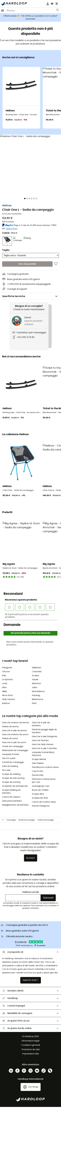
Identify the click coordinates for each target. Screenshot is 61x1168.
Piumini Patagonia (40, 806)
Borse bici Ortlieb (40, 790)
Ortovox (6, 672)
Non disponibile (27, 264)
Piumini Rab (37, 775)
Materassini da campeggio (15, 750)
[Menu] (2, 10)
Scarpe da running (11, 782)
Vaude (35, 680)
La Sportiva (7, 680)
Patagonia (7, 668)
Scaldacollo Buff (40, 798)
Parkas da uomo (10, 739)
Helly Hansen (8, 699)
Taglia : (6, 250)
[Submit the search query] (58, 10)
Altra (4, 688)
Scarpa (35, 676)
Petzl (34, 703)
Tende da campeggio (12, 746)
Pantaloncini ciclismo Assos (45, 767)
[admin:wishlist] (56, 264)
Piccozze (6, 770)
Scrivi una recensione (11, 214)
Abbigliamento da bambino (15, 805)
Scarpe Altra (38, 794)
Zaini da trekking (10, 766)
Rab (4, 676)
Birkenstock (37, 699)
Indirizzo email (30, 892)
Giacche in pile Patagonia (44, 737)
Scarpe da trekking (11, 774)
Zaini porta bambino (12, 801)
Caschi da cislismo (11, 797)
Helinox (7, 205)
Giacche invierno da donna (15, 723)
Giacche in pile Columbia (44, 748)
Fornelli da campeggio (13, 762)
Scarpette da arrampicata (15, 786)
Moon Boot (7, 695)
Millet (4, 691)
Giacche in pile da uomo (14, 742)
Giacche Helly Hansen (43, 744)
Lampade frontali (10, 754)
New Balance (38, 691)
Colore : (9, 233)
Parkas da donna (10, 727)
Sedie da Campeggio (46, 820)
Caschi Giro (37, 771)
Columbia (36, 672)
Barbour (6, 703)
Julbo (34, 688)
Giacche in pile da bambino (41, 724)
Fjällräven (36, 668)
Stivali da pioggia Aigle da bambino (44, 731)
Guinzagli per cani (40, 786)
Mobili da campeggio (27, 820)
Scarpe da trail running (13, 778)
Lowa (4, 684)
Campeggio (11, 820)
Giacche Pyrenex (40, 740)
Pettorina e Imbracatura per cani (43, 780)
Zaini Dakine (38, 763)
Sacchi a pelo (8, 758)
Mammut (36, 684)
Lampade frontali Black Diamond (43, 753)
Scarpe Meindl (39, 759)
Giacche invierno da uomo (15, 735)
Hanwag (36, 695)
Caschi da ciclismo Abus (44, 802)
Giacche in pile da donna (14, 731)
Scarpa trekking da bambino (11, 791)
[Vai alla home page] (4, 820)
